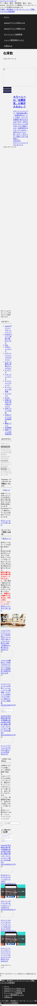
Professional (4, 466)
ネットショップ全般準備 (13, 993)
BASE (4, 468)
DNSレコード (5, 443)
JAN (11, 464)
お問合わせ (8, 997)
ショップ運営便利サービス (14, 995)
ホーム (6, 986)
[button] (1, 825)
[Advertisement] (15, 63)
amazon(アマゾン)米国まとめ (14, 991)
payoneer (4, 460)
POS (8, 469)
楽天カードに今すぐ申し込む (6, 608)
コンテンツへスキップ (8, 1)
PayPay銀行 (4, 471)
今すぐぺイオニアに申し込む (6, 523)
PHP (6, 472)
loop (6, 474)
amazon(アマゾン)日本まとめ (14, 989)
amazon (5, 446)
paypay (3, 448)
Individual (4, 456)
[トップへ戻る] (1, 1005)
